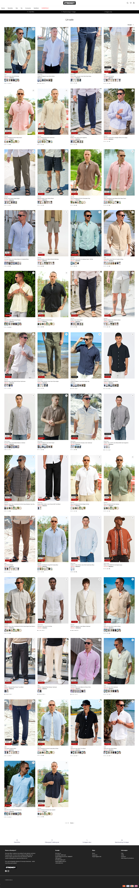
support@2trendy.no (60, 861)
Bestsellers (10, 8)
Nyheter (3, 8)
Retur (93, 853)
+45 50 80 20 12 (59, 863)
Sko (21, 8)
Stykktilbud (36, 8)
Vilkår (122, 855)
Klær (17, 8)
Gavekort (123, 856)
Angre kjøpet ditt (96, 856)
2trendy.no (10, 879)
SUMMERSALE (45, 8)
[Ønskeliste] (131, 3)
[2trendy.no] (69, 3)
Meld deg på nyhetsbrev (127, 858)
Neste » (72, 823)
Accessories (28, 8)
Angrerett (94, 855)
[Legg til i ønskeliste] (33, 29)
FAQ (122, 853)
